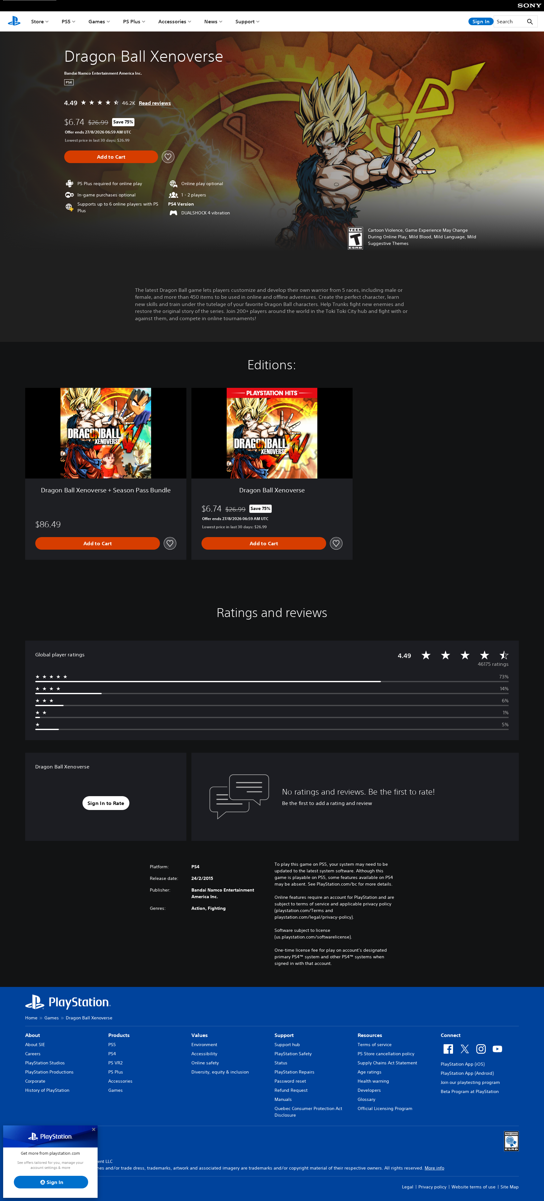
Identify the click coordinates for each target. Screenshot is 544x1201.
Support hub (287, 1044)
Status (281, 1063)
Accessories (172, 21)
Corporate (35, 1081)
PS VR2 (115, 1063)
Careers (33, 1054)
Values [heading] (199, 1035)
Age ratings (370, 1072)
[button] (106, 803)
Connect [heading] (451, 1035)
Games (96, 21)
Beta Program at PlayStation (470, 1091)
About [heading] (32, 1035)
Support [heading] (284, 1035)
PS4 (112, 1054)
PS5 (66, 21)
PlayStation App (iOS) (462, 1064)
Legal (407, 1187)
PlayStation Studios (45, 1063)
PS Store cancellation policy (386, 1054)
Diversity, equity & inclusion (220, 1072)
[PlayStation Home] (14, 21)
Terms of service (375, 1044)
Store (37, 21)
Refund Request (291, 1090)
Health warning (373, 1081)
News (211, 21)
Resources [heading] (370, 1035)
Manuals (283, 1099)
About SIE (35, 1044)
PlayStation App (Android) (467, 1073)
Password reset (290, 1081)
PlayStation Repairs (294, 1072)
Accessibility (204, 1054)
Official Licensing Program (385, 1108)
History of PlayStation (47, 1090)
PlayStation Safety (293, 1054)
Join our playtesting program (470, 1082)
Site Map (510, 1187)
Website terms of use (473, 1187)
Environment (204, 1044)
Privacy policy (432, 1187)
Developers (369, 1090)
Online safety (205, 1063)
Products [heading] (119, 1035)
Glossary (366, 1099)
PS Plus (131, 21)
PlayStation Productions (49, 1072)
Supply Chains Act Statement (387, 1063)
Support (245, 21)
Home (31, 1018)
